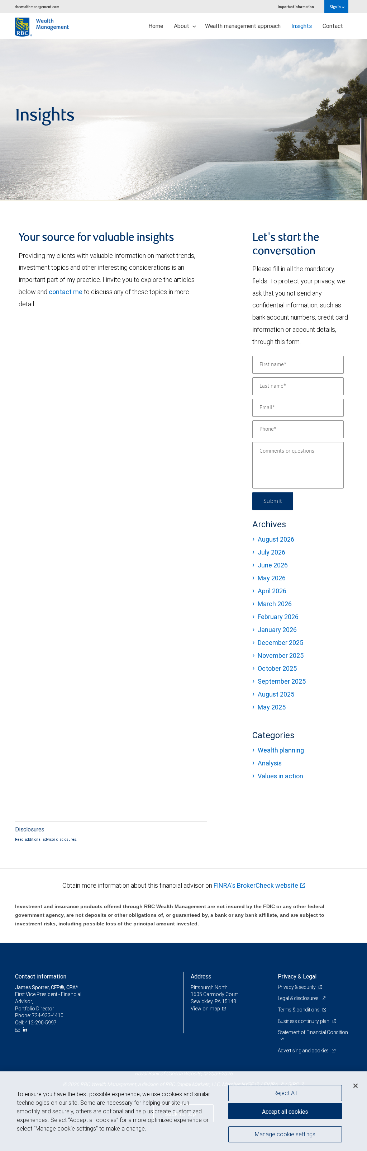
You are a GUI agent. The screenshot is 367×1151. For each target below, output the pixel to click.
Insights (301, 25)
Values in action (280, 776)
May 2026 (272, 578)
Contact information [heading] (40, 976)
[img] (183, 120)
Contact (333, 25)
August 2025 (276, 694)
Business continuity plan (304, 1021)
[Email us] (18, 1029)
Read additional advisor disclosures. (46, 839)
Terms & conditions (299, 1009)
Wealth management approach (243, 25)
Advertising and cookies (304, 1050)
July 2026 (271, 552)
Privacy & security (297, 987)
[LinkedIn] (26, 1029)
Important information (296, 6)
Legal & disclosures (299, 998)
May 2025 (272, 707)
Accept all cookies (285, 1111)
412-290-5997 (41, 1022)
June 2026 (273, 565)
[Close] (355, 1086)
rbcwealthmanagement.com (37, 6)
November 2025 (281, 655)
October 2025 (277, 668)
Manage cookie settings (285, 1134)
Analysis (270, 763)
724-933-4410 (47, 1015)
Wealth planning (281, 750)
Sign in (336, 6)
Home (155, 25)
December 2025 (280, 642)
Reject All (285, 1092)
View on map (205, 1008)
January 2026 (277, 630)
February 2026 (278, 617)
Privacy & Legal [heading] (297, 976)
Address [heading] (201, 976)
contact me (65, 292)
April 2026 (272, 591)
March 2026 (275, 604)
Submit (272, 501)
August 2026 (276, 539)
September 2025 (282, 681)
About (182, 25)
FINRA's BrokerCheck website (256, 885)
